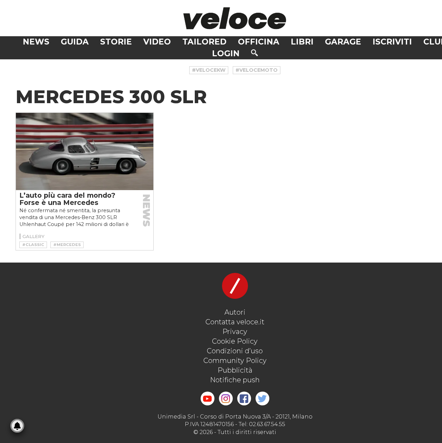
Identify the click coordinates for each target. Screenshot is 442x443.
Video (157, 42)
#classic (33, 244)
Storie (116, 42)
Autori (235, 312)
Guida (75, 42)
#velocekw (208, 70)
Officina (258, 42)
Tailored (204, 42)
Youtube (207, 398)
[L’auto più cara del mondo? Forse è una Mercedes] (84, 151)
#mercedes (67, 244)
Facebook (244, 398)
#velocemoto (257, 70)
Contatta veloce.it (235, 322)
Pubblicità (235, 370)
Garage (343, 42)
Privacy (234, 331)
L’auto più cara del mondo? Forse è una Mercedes (67, 199)
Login (226, 53)
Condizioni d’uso (235, 351)
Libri (302, 42)
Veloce (235, 18)
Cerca (254, 52)
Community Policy (235, 360)
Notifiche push (235, 380)
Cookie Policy (235, 341)
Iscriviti (392, 42)
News (36, 42)
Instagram (226, 398)
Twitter (262, 398)
